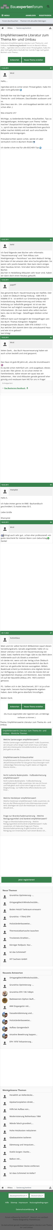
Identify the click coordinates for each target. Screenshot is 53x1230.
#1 (51, 68)
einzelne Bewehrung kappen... (23, 1034)
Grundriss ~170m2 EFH (20, 916)
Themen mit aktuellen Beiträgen (33, 21)
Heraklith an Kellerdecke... (22, 1095)
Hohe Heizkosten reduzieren (23, 1130)
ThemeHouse (34, 1219)
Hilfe (7, 1202)
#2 (51, 239)
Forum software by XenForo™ (17, 1217)
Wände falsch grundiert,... (21, 1123)
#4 (51, 337)
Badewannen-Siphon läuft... (22, 999)
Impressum (23, 1202)
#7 (51, 633)
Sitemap (14, 1202)
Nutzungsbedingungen (39, 1202)
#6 (51, 522)
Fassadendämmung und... (21, 1013)
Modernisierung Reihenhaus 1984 (25, 1116)
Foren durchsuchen (10, 21)
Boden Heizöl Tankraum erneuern (25, 909)
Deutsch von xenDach (39, 1217)
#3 (51, 280)
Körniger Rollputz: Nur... (21, 945)
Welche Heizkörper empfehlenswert (19, 798)
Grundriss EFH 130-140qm (21, 992)
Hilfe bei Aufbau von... (20, 1109)
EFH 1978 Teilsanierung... (21, 1041)
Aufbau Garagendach (19, 1027)
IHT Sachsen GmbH (18, 959)
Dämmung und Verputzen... (22, 1144)
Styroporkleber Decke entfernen (25, 1166)
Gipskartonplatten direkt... (22, 1102)
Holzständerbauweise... (20, 923)
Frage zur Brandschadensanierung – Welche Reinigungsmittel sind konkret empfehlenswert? (25, 817)
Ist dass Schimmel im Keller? (23, 1173)
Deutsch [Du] (36, 1195)
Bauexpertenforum (18, 1195)
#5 (51, 485)
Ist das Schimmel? (18, 952)
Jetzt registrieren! (26, 879)
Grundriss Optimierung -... (22, 895)
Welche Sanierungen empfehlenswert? (21, 739)
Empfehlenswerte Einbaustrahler (18, 757)
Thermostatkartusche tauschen (24, 930)
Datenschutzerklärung (25, 1209)
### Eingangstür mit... (20, 1006)
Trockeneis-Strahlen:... (20, 938)
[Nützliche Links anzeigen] (50, 28)
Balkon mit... (15, 1159)
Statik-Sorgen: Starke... (20, 1151)
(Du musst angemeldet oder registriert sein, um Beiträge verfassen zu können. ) (26, 716)
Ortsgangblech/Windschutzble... (24, 902)
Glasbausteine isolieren (20, 1137)
